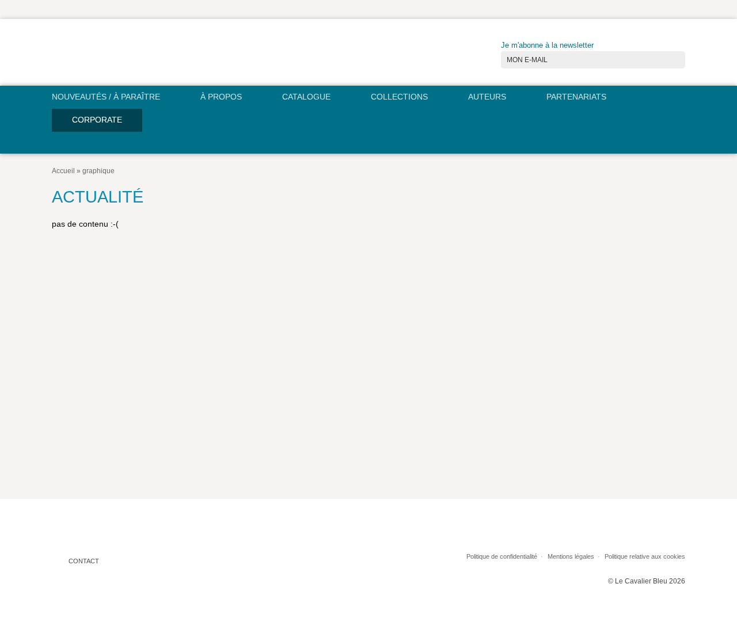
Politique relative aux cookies (645, 556)
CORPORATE (97, 120)
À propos (221, 97)
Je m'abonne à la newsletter (547, 45)
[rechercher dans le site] (677, 143)
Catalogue (306, 97)
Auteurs (487, 97)
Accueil (63, 170)
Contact (83, 561)
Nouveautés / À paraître (106, 97)
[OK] (676, 58)
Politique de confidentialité (501, 556)
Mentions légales (571, 556)
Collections (399, 97)
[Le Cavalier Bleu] (137, 62)
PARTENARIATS (576, 97)
